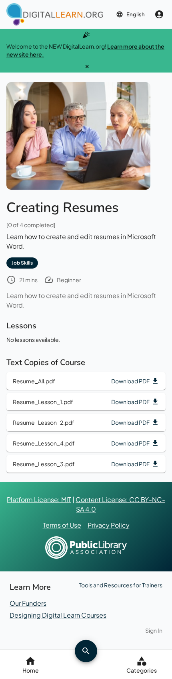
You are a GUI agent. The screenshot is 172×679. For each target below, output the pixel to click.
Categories (141, 670)
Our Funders (28, 603)
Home (30, 670)
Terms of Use (62, 525)
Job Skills (22, 263)
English (135, 14)
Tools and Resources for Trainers (120, 585)
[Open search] (86, 651)
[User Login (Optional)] (159, 14)
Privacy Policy (109, 525)
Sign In (153, 630)
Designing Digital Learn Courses (58, 615)
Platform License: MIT (39, 499)
